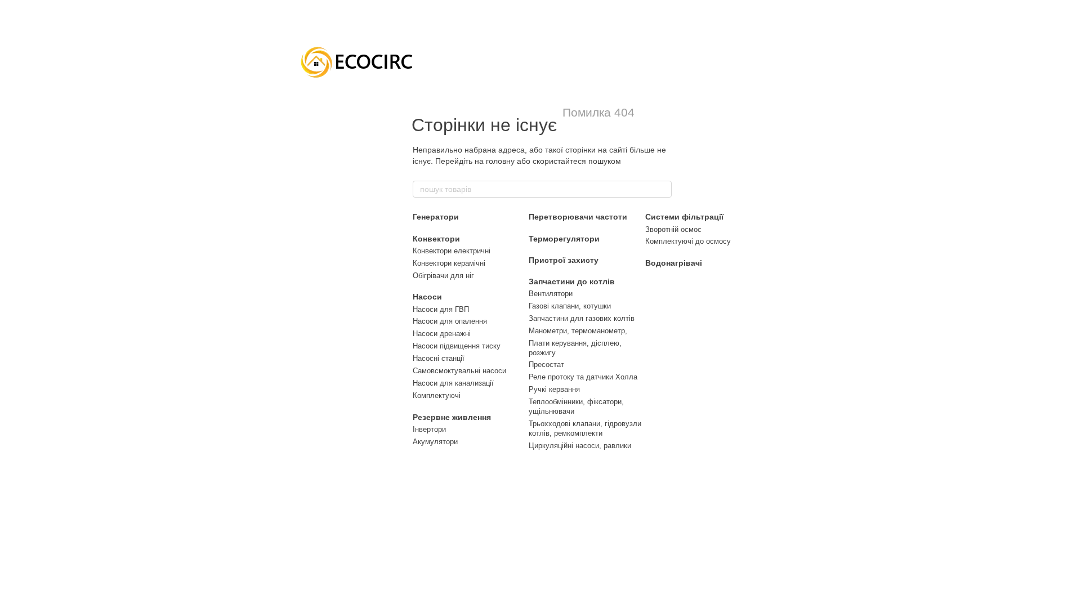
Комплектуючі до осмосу (688, 241)
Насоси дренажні (442, 333)
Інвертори (429, 429)
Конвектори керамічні (449, 263)
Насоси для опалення (450, 321)
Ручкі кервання (554, 389)
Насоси (427, 296)
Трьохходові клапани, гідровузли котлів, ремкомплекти (585, 428)
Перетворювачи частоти (578, 216)
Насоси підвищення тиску (457, 346)
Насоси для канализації (453, 383)
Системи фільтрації (684, 216)
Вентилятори (551, 293)
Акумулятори (435, 441)
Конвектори (436, 238)
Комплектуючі (437, 395)
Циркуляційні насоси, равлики (580, 445)
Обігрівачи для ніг (443, 275)
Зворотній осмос (673, 229)
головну (500, 161)
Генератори (436, 216)
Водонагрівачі (673, 262)
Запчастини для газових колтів (582, 318)
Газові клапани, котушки (570, 306)
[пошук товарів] (663, 189)
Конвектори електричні (451, 251)
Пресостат (546, 364)
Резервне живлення (452, 417)
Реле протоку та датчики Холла (583, 377)
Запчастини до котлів (572, 281)
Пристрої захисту (563, 260)
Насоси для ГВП (441, 309)
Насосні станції (438, 358)
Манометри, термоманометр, (578, 331)
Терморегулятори (564, 238)
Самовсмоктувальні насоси (459, 370)
